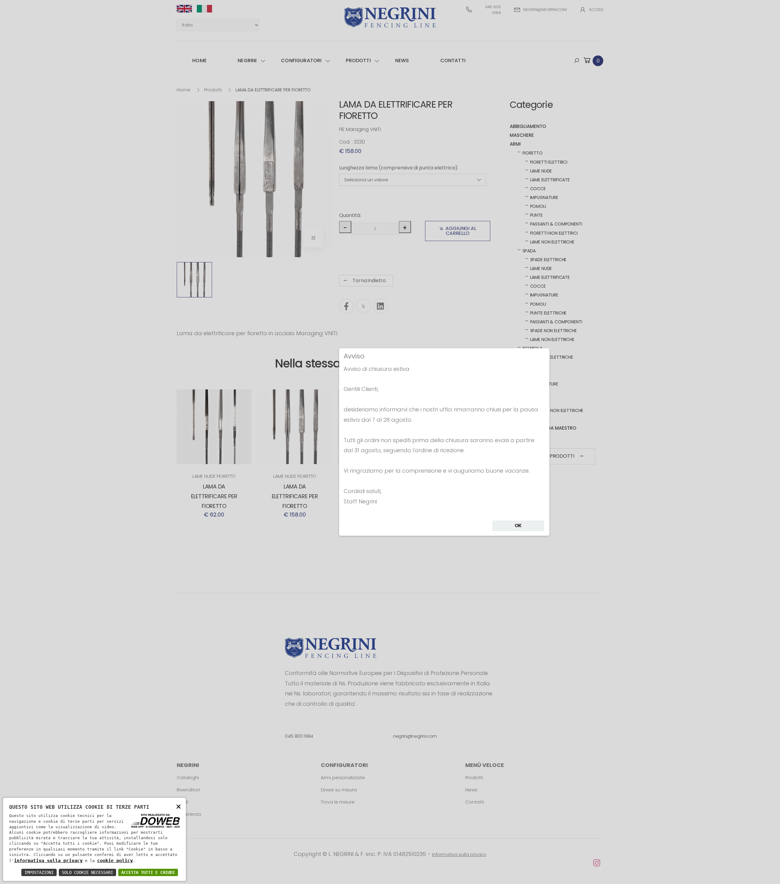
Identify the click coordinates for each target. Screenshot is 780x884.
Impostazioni (39, 872)
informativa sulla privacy (48, 860)
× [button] (178, 806)
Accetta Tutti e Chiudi (148, 872)
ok (518, 525)
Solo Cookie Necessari (87, 872)
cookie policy (115, 860)
